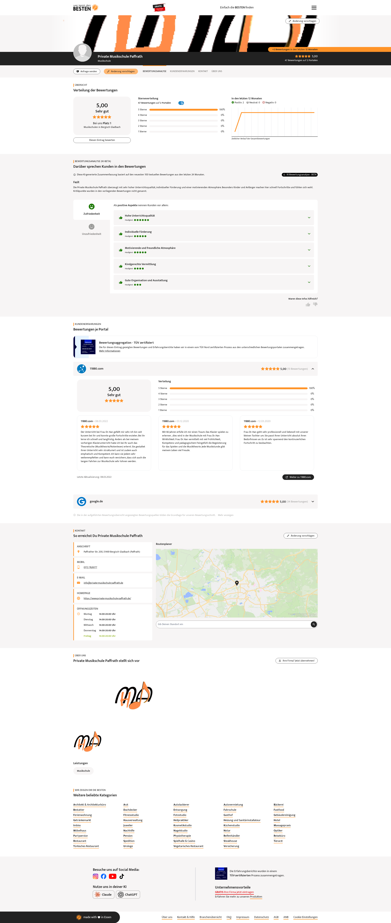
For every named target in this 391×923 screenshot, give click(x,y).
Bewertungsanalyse (154, 71)
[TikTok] (121, 876)
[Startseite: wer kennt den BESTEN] (86, 7)
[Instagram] (95, 876)
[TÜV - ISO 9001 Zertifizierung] (221, 873)
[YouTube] (113, 876)
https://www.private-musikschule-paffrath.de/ (107, 598)
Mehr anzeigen (226, 515)
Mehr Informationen (109, 351)
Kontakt (203, 71)
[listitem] (89, 805)
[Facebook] (103, 876)
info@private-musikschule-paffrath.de (103, 583)
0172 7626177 (90, 567)
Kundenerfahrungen (182, 71)
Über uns (217, 71)
